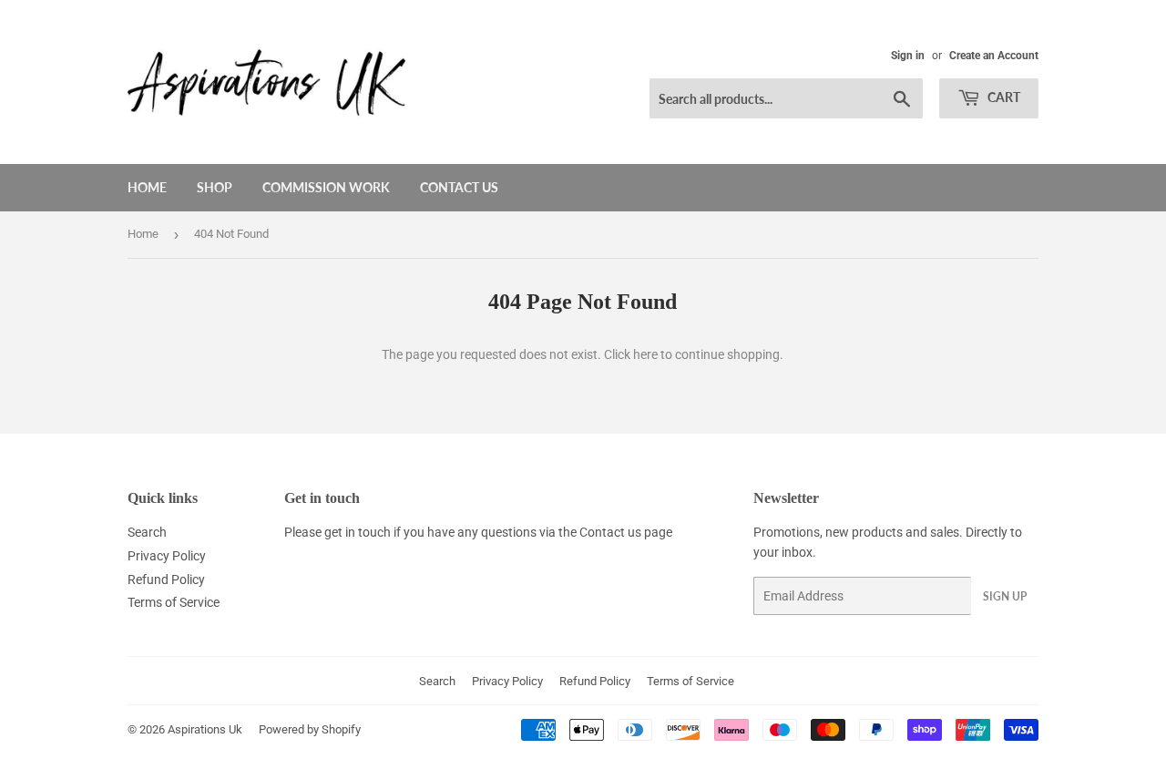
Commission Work (326, 187)
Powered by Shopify (310, 729)
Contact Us (459, 187)
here (645, 354)
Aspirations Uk (205, 729)
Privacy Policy (167, 556)
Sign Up (1005, 596)
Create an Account (993, 55)
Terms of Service (174, 602)
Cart (1002, 97)
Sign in (908, 55)
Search (147, 532)
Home (147, 187)
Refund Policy (166, 579)
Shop (214, 187)
